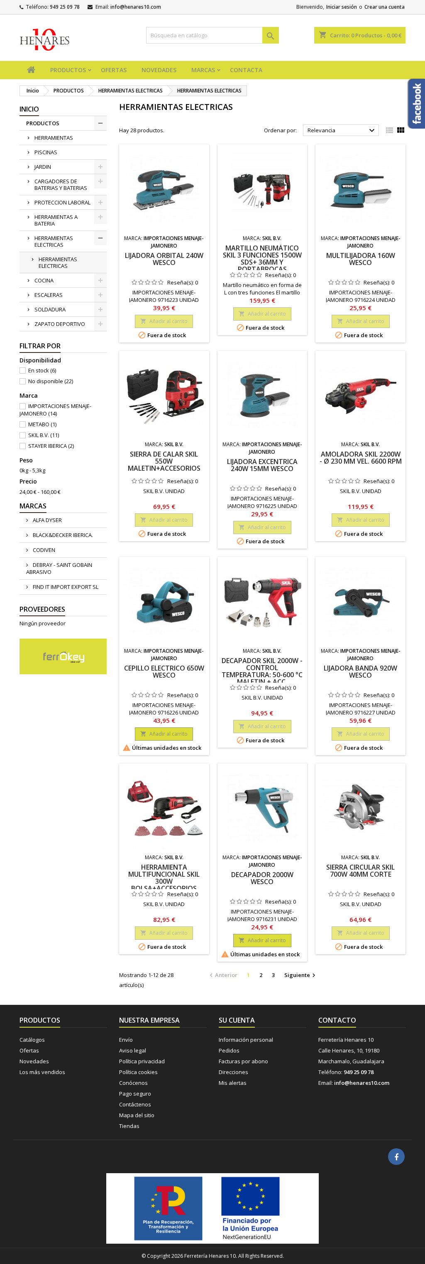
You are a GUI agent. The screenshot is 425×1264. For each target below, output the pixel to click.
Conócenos (133, 1083)
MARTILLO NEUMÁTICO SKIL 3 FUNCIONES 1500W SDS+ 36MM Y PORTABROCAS (262, 258)
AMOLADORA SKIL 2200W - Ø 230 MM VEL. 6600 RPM (361, 458)
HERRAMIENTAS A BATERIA (56, 220)
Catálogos (32, 1039)
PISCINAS (45, 152)
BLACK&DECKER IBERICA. (62, 535)
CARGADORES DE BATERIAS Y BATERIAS (60, 184)
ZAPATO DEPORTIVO (59, 324)
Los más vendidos (42, 1072)
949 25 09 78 (65, 6)
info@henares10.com (135, 6)
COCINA (44, 280)
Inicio (29, 109)
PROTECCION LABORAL (62, 202)
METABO (42, 424)
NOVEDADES (159, 70)
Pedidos (229, 1050)
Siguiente (301, 975)
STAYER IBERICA (51, 446)
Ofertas (29, 1050)
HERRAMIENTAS (53, 137)
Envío (126, 1039)
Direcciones (233, 1072)
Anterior (222, 975)
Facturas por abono (243, 1061)
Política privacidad (142, 1061)
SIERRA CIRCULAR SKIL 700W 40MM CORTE (360, 871)
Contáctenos (135, 1104)
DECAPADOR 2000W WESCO (262, 878)
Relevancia (342, 131)
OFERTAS (114, 70)
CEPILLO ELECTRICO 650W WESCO (164, 672)
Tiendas (129, 1126)
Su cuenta (237, 1020)
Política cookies (138, 1072)
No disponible (50, 381)
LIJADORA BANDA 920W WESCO (360, 672)
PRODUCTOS (68, 70)
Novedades (34, 1061)
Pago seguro (135, 1093)
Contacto (337, 1020)
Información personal (246, 1039)
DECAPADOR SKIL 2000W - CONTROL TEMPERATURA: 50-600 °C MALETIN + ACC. (262, 671)
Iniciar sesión (341, 6)
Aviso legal (132, 1050)
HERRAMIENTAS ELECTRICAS (53, 241)
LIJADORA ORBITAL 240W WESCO (164, 259)
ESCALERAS (48, 295)
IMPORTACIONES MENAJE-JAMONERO (55, 409)
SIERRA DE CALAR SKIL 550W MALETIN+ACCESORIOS (164, 461)
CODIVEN (43, 550)
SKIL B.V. (43, 435)
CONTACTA (246, 70)
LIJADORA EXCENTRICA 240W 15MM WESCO (262, 465)
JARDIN (42, 166)
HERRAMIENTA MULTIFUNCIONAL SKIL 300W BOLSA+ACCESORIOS (164, 878)
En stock (42, 370)
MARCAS (203, 70)
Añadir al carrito (164, 321)
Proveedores (42, 609)
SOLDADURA (50, 309)
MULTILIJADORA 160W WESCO (360, 259)
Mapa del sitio (136, 1115)
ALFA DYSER (47, 520)
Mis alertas (233, 1083)
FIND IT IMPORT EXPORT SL (65, 587)
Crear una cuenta (384, 6)
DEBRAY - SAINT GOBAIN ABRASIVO (59, 568)
